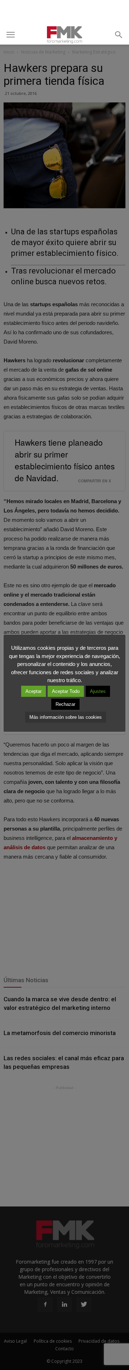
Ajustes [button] (98, 691)
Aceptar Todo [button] (66, 691)
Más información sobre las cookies (65, 717)
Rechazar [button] (65, 704)
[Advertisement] (64, 13)
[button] (119, 35)
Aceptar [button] (33, 691)
